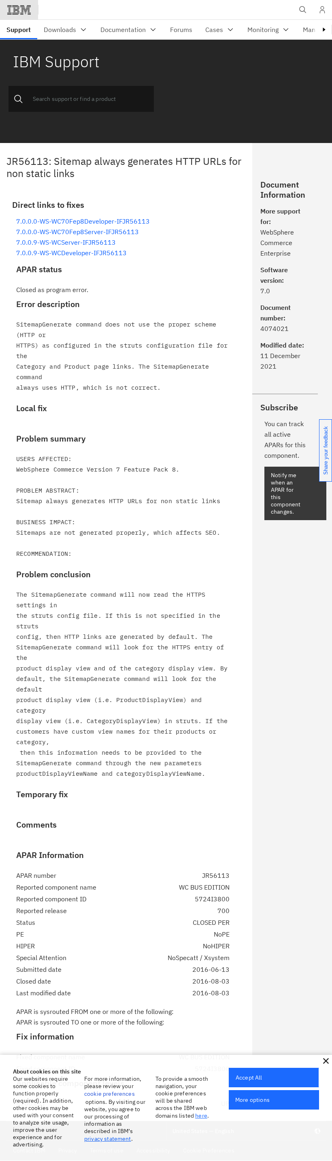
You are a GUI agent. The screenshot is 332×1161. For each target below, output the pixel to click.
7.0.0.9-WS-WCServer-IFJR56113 (66, 242)
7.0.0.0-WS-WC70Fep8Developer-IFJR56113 (83, 221)
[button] (326, 1061)
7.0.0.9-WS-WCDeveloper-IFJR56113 (71, 253)
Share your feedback (326, 450)
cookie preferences (109, 1093)
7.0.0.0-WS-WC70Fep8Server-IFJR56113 (77, 232)
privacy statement (107, 1138)
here (201, 1115)
